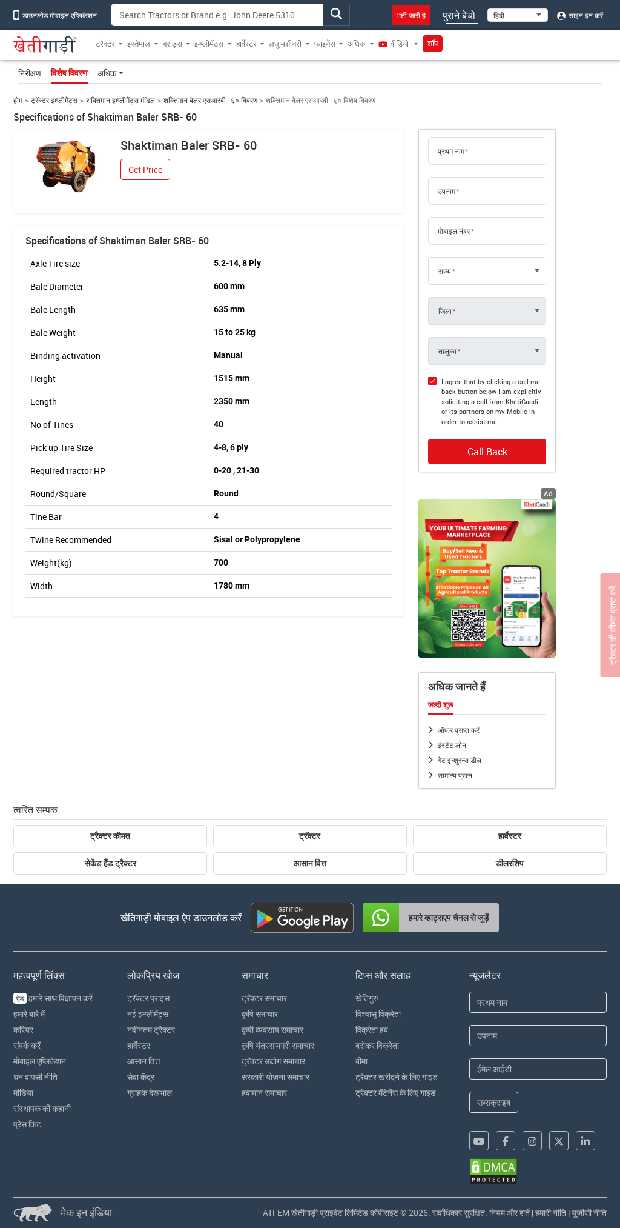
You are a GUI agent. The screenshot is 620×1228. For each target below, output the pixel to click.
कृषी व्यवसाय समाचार (272, 1029)
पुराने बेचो (459, 15)
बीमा (361, 1061)
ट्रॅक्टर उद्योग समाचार (273, 1061)
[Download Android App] (302, 918)
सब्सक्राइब (493, 1102)
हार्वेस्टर (509, 836)
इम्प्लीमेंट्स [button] (208, 43)
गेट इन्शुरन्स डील (459, 760)
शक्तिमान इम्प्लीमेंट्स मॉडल (120, 100)
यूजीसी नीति (589, 1212)
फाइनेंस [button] (324, 43)
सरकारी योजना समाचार (275, 1077)
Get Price (145, 169)
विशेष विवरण (69, 73)
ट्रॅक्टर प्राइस (148, 998)
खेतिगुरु (366, 998)
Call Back (487, 451)
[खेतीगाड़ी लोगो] (45, 45)
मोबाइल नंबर (454, 231)
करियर (23, 1029)
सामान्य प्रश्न (455, 775)
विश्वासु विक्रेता (378, 1013)
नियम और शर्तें (509, 1212)
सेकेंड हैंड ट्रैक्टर (110, 863)
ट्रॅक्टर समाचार (264, 998)
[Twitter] (559, 1140)
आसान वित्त (310, 863)
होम (17, 100)
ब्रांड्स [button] (172, 43)
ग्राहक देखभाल (149, 1092)
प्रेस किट (27, 1124)
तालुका (447, 351)
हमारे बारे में (29, 1013)
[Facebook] (505, 1140)
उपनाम (446, 191)
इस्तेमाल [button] (138, 43)
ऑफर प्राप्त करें (459, 730)
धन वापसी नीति (35, 1077)
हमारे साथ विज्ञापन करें (54, 998)
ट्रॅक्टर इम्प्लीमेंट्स (54, 100)
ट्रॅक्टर (309, 836)
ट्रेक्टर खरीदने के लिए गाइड (396, 1077)
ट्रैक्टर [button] (105, 43)
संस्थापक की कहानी (42, 1108)
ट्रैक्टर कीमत (110, 836)
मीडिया (23, 1092)
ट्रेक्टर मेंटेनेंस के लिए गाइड (395, 1092)
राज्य (444, 271)
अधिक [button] (357, 43)
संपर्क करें (27, 1045)
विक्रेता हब (371, 1029)
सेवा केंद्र (140, 1077)
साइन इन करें (585, 15)
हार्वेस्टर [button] (246, 43)
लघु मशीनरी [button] (285, 43)
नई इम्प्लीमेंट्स (147, 1013)
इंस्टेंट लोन (452, 745)
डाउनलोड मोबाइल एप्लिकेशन (59, 15)
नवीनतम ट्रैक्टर (151, 1029)
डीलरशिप (510, 863)
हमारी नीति (550, 1212)
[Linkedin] (585, 1140)
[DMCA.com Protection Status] (493, 1171)
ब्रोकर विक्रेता (377, 1045)
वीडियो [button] (400, 43)
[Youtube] (479, 1140)
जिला (445, 311)
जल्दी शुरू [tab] (440, 705)
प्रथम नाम (451, 151)
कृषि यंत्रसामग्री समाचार (278, 1045)
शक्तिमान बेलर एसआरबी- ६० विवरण (210, 100)
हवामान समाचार (264, 1092)
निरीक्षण (29, 73)
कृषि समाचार (260, 1013)
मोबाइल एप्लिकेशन (39, 1061)
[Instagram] (532, 1140)
